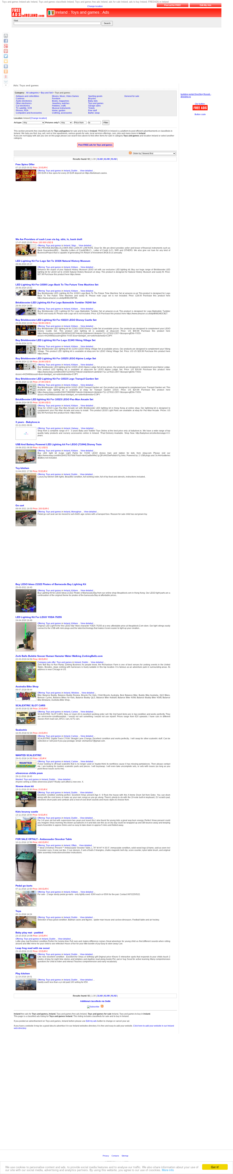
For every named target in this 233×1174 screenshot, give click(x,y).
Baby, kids (93, 101)
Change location (95, 6)
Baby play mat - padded (29, 932)
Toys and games (95, 103)
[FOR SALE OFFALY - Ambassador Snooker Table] (27, 881)
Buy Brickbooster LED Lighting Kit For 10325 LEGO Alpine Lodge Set (56, 358)
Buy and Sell (47, 93)
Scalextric (21, 729)
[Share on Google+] (6, 46)
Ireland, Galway (71, 428)
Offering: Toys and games (49, 170)
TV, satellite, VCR (24, 108)
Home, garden (58, 110)
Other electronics (24, 103)
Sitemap (125, 1156)
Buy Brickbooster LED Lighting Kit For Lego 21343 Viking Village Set (56, 340)
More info (168, 1170)
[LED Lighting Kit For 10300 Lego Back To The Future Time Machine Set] (27, 296)
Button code (200, 114)
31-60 (100, 159)
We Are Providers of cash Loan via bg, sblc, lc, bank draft (49, 239)
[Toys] (27, 928)
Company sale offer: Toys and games (55, 662)
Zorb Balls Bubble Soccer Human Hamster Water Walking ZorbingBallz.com (59, 656)
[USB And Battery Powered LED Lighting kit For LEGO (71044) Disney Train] (27, 463)
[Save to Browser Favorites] (6, 61)
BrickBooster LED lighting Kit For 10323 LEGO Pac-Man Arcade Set (54, 399)
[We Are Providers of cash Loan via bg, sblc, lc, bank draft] (27, 256)
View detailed (86, 170)
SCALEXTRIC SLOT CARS (30, 705)
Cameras (20, 98)
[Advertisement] (114, 54)
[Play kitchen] (27, 990)
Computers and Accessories (29, 113)
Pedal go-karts (24, 885)
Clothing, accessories (62, 113)
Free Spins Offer (25, 164)
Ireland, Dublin (70, 170)
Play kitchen (23, 973)
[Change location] (38, 118)
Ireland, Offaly (70, 845)
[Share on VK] (6, 66)
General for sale (131, 96)
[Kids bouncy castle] (27, 834)
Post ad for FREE (172, 5)
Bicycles (92, 98)
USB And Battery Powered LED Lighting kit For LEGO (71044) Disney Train (59, 444)
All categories (32, 93)
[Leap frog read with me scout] (27, 969)
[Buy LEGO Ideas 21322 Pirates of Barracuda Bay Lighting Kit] (27, 612)
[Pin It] (6, 51)
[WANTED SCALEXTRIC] (27, 768)
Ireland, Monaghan (72, 512)
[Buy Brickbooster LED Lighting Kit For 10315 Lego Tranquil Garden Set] (27, 395)
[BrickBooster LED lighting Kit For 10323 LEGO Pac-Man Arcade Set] (27, 417)
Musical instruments (61, 108)
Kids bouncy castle (27, 811)
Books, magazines (60, 101)
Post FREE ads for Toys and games (95, 145)
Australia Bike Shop (27, 686)
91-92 (114, 159)
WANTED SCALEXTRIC (29, 755)
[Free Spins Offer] (27, 181)
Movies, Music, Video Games (65, 96)
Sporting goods (95, 96)
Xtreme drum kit (25, 786)
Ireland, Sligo (70, 245)
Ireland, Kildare (71, 267)
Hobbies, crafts (59, 106)
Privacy (106, 1156)
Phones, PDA (22, 110)
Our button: (200, 104)
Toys (18, 911)
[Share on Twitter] (6, 56)
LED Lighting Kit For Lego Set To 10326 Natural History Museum (53, 261)
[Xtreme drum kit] (27, 807)
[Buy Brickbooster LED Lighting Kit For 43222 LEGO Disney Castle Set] (27, 336)
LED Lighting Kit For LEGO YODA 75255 (39, 617)
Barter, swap (94, 113)
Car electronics (23, 106)
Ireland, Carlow (71, 712)
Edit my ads (91, 1021)
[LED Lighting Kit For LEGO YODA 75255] (27, 651)
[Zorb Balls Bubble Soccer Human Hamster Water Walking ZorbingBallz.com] (27, 682)
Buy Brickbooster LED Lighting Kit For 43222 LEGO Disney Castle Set (56, 320)
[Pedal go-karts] (27, 906)
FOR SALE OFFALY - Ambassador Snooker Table (44, 839)
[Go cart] (27, 526)
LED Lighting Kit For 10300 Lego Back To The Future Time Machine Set (57, 284)
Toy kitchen (22, 468)
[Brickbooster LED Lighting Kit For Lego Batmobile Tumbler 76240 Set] (27, 315)
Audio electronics (24, 101)
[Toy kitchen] (27, 501)
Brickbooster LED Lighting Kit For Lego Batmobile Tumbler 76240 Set (56, 302)
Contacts (116, 1156)
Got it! (215, 1167)
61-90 (107, 159)
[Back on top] (6, 36)
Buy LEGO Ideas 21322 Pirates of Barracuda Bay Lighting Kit (51, 584)
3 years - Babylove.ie (28, 422)
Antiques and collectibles (27, 96)
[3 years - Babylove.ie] (27, 440)
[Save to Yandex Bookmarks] (6, 77)
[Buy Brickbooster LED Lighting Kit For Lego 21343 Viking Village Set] (27, 354)
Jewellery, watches (60, 103)
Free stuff (92, 110)
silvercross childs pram (29, 773)
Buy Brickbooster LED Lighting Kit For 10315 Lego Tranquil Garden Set (57, 378)
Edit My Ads (205, 5)
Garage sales (94, 106)
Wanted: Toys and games (27, 779)
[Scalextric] (27, 751)
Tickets (91, 108)
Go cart (20, 505)
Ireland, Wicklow (71, 693)
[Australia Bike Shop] (27, 701)
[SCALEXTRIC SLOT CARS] (27, 725)
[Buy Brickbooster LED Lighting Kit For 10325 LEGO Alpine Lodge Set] (27, 370)
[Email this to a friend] (6, 82)
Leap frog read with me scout (33, 948)
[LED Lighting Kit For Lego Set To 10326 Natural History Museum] (27, 280)
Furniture (56, 98)
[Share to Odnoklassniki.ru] (6, 71)
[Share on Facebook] (6, 41)
